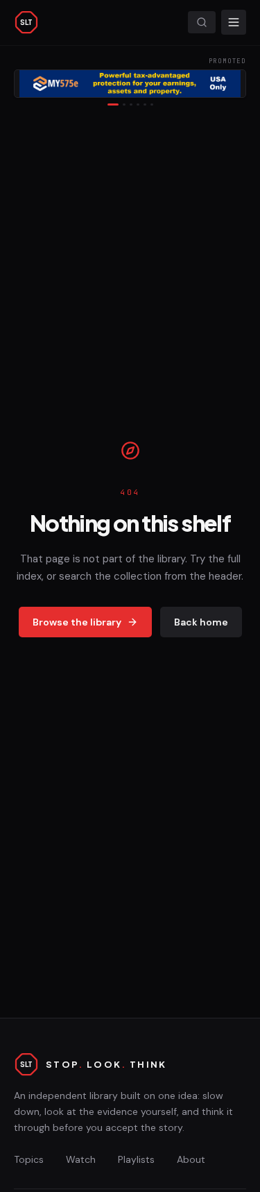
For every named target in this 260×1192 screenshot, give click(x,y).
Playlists (136, 1159)
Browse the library (77, 622)
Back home (201, 622)
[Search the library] (202, 22)
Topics (29, 1159)
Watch (81, 1159)
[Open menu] (233, 22)
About (191, 1159)
